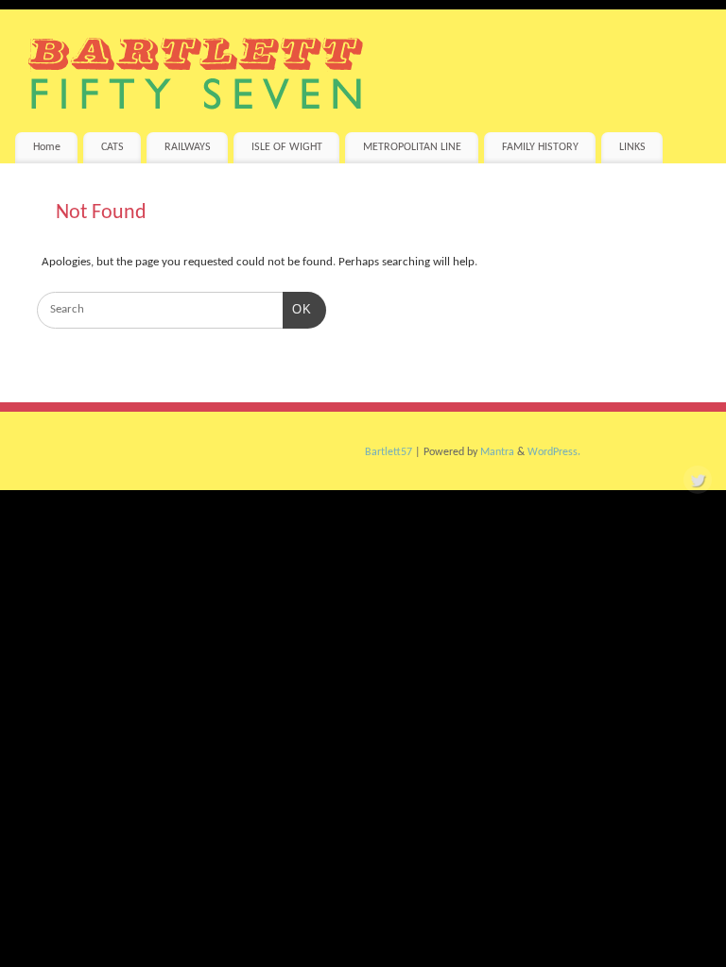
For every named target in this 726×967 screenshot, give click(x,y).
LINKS (632, 147)
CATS (112, 147)
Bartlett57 (388, 452)
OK (297, 308)
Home (46, 147)
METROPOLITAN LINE (412, 147)
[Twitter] (697, 483)
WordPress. (553, 452)
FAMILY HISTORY (540, 147)
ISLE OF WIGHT (286, 147)
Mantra (497, 452)
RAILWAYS (187, 147)
